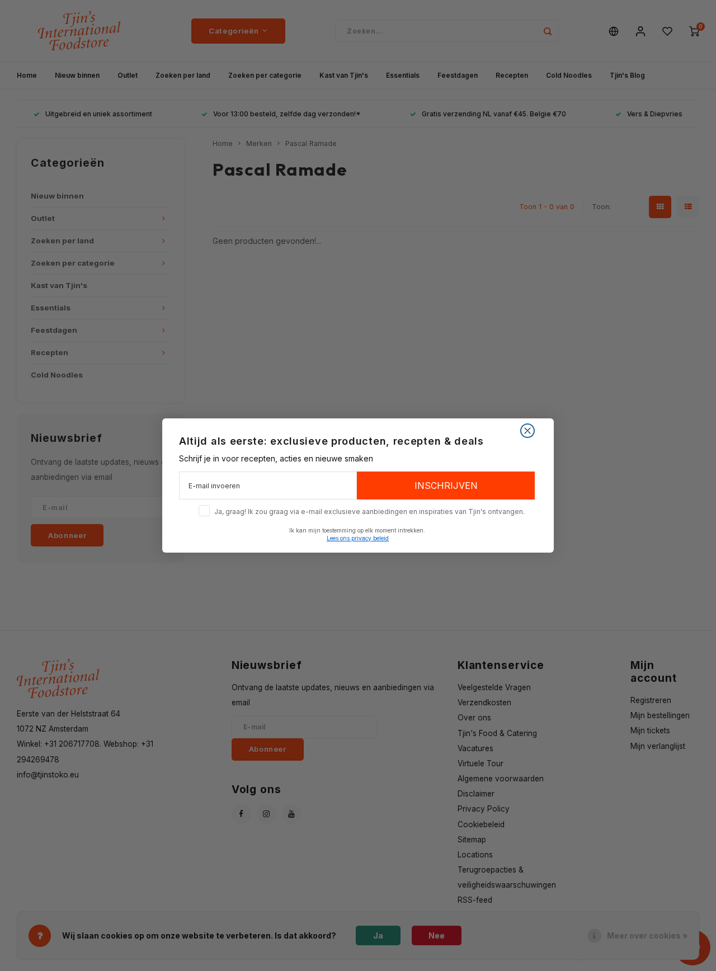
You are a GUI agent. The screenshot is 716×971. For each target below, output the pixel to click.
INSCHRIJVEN (446, 485)
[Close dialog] (527, 430)
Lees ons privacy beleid (358, 538)
